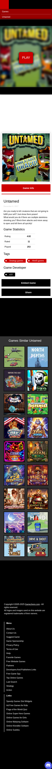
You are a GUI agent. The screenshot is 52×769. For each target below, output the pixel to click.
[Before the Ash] (14, 380)
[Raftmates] (14, 546)
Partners (10, 665)
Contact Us (11, 633)
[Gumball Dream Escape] (14, 404)
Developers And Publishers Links (21, 670)
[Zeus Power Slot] (37, 428)
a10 (11, 274)
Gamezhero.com (32, 604)
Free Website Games (15, 661)
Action (9, 690)
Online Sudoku (13, 730)
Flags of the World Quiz (16, 709)
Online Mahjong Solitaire (17, 722)
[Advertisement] (26, 113)
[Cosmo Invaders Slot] (14, 451)
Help (8, 653)
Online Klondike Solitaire (17, 726)
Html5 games (38, 261)
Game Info (28, 188)
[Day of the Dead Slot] (37, 475)
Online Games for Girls (16, 718)
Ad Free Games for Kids (17, 705)
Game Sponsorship (15, 641)
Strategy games (16, 261)
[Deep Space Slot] (14, 475)
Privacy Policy (12, 645)
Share (28, 292)
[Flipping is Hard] (37, 522)
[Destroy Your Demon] (14, 522)
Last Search (11, 682)
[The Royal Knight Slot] (37, 499)
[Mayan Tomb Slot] (37, 451)
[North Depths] (37, 357)
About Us (10, 629)
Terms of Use (12, 649)
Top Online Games (14, 678)
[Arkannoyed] (14, 357)
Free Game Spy (13, 674)
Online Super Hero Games (18, 713)
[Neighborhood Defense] (37, 404)
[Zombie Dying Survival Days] (37, 380)
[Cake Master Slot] (14, 499)
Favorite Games (13, 657)
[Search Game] (48, 5)
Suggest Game (13, 637)
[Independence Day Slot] (14, 428)
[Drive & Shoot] (37, 546)
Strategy (10, 686)
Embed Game (28, 283)
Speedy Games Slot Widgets (19, 701)
